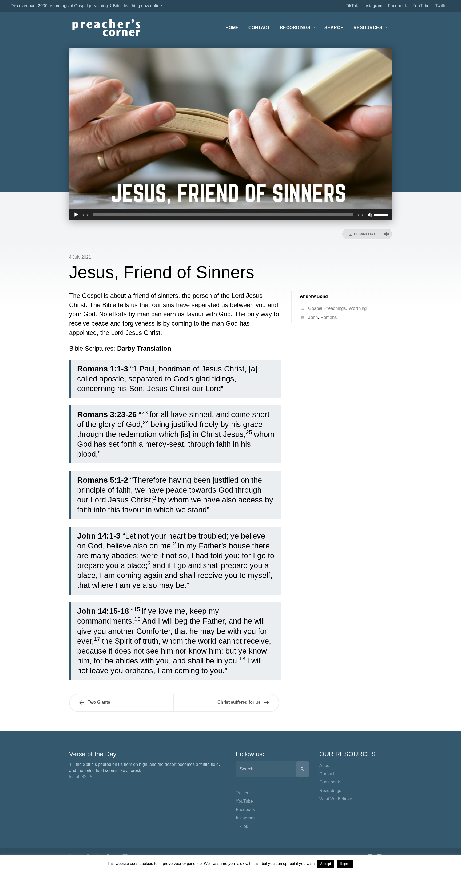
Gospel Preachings (327, 308)
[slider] (381, 214)
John (313, 317)
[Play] (76, 214)
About (325, 765)
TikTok (352, 5)
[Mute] (370, 214)
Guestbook (329, 782)
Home (232, 27)
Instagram (373, 5)
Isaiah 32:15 (80, 776)
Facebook (397, 5)
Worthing (358, 308)
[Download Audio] (386, 234)
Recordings (295, 27)
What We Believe (335, 799)
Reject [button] (345, 864)
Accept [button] (325, 864)
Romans (328, 317)
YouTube (421, 5)
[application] (230, 214)
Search (334, 27)
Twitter (441, 5)
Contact (259, 27)
